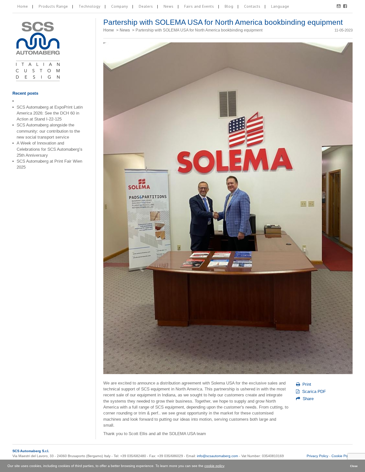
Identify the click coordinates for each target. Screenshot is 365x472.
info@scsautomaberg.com (217, 456)
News (169, 6)
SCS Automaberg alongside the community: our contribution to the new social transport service (48, 131)
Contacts (253, 6)
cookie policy (214, 466)
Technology (90, 6)
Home (23, 6)
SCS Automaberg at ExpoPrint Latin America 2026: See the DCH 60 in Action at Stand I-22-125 (50, 113)
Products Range (54, 6)
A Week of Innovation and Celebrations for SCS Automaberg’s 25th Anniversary (49, 149)
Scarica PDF (313, 391)
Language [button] (280, 6)
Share (307, 398)
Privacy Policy (317, 456)
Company (120, 6)
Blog (230, 6)
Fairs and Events (199, 6)
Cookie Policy (342, 456)
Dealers (146, 6)
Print (306, 384)
